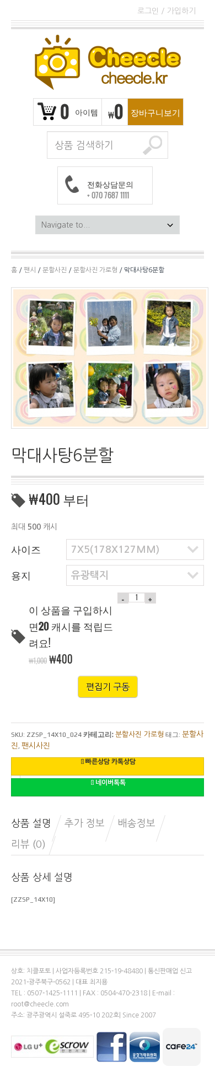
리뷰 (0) (28, 844)
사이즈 (26, 549)
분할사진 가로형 (95, 270)
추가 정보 (84, 823)
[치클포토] (107, 62)
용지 (21, 575)
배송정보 (136, 823)
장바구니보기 (155, 112)
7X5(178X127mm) (115, 549)
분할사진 (54, 270)
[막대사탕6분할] (109, 357)
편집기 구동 (108, 686)
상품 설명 (31, 823)
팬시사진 (36, 746)
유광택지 (90, 575)
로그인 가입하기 (166, 11)
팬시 (30, 270)
